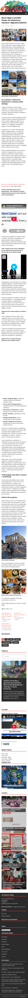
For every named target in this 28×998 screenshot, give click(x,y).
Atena (11, 639)
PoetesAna (4, 939)
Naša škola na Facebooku (9, 919)
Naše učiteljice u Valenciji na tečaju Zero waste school (6, 625)
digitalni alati (7, 642)
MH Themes (23, 996)
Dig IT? (3, 946)
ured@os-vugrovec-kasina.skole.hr (10, 903)
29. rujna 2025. (6, 26)
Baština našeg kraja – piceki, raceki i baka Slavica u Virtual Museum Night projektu (14, 884)
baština (17, 639)
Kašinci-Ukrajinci (5, 944)
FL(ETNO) (4, 793)
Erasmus (15, 642)
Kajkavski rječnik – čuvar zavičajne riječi (13, 829)
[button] (26, 13)
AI (6, 639)
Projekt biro (4, 954)
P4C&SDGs (4, 941)
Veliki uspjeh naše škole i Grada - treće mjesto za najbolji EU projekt (7, 615)
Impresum (4, 913)
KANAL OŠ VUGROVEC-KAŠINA (10, 713)
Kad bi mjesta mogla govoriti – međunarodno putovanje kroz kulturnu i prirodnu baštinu (12, 865)
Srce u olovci (4, 951)
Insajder (3, 956)
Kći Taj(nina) (4, 937)
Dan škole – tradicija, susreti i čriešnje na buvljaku (12, 810)
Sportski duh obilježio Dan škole (9, 974)
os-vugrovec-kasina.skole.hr (18, 906)
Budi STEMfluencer (6, 949)
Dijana (13, 26)
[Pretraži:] (14, 656)
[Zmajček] (14, 11)
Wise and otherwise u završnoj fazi (14, 848)
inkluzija (5, 645)
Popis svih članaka (6, 916)
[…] (8, 704)
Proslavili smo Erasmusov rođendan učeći (19, 614)
